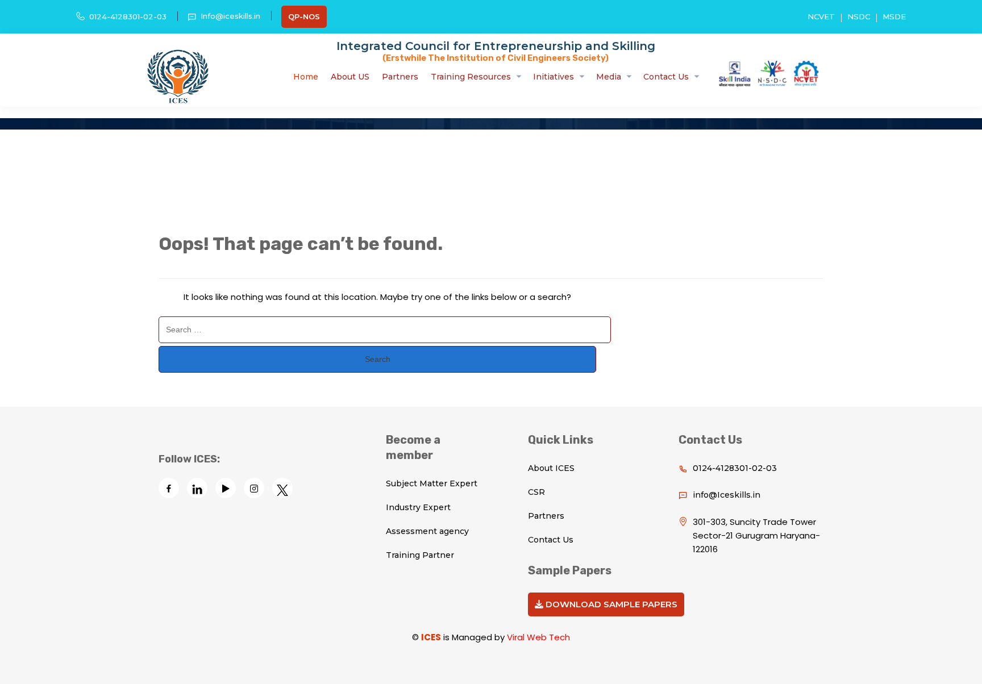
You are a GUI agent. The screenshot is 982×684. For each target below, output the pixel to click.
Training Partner (420, 555)
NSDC (858, 16)
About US (350, 77)
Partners (400, 77)
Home (305, 77)
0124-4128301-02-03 (128, 16)
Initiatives (553, 77)
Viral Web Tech (538, 637)
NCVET (821, 16)
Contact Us (666, 77)
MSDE (894, 16)
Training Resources (471, 77)
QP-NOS (304, 16)
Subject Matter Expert (431, 483)
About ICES (551, 468)
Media (608, 77)
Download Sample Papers (610, 604)
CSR (536, 492)
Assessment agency (427, 531)
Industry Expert (418, 507)
